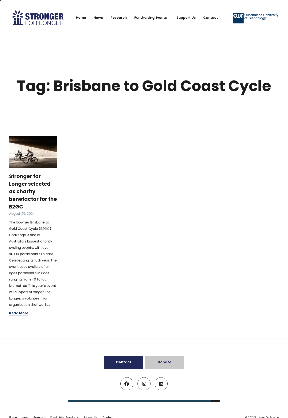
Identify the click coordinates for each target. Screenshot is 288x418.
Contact (210, 17)
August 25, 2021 (21, 213)
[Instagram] (144, 383)
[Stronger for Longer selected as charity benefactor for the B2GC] (33, 152)
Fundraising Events (150, 17)
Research (118, 17)
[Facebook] (126, 383)
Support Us (186, 17)
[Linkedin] (161, 383)
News (98, 17)
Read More (18, 313)
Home (81, 17)
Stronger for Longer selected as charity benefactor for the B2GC (33, 191)
